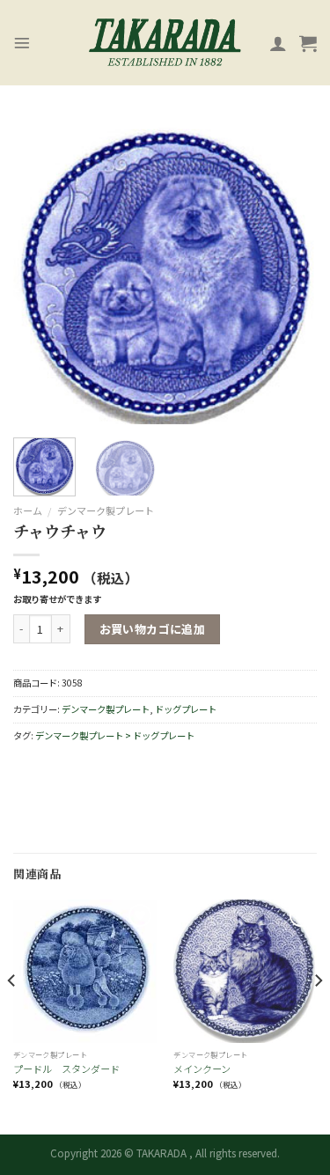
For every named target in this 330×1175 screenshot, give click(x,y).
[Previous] (41, 272)
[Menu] (22, 43)
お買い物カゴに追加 (152, 629)
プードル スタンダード (66, 1068)
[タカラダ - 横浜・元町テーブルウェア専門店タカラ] (165, 43)
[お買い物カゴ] (308, 43)
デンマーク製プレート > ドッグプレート (114, 735)
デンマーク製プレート (105, 510)
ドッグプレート (185, 709)
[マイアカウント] (278, 43)
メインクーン (202, 1068)
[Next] (288, 272)
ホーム (27, 510)
